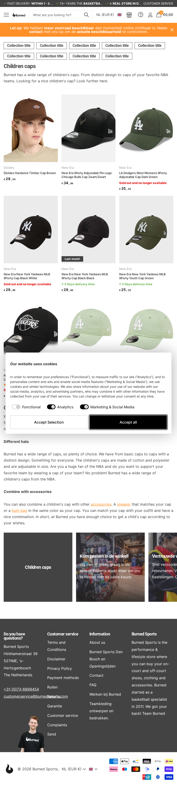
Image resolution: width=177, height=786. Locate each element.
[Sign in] (150, 15)
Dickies (9, 167)
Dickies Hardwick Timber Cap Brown (30, 173)
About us (97, 642)
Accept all (128, 422)
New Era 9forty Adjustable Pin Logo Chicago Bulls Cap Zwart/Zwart (87, 175)
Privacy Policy (59, 668)
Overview (156, 364)
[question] (140, 15)
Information (99, 634)
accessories (101, 504)
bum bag (19, 510)
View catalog (6, 15)
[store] (129, 15)
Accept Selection (49, 422)
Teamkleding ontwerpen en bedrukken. (101, 710)
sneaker (124, 504)
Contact (96, 675)
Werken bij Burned (105, 694)
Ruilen (52, 687)
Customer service (62, 634)
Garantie (54, 706)
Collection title (19, 45)
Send (51, 734)
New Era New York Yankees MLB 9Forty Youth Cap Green (142, 276)
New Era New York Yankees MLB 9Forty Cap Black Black (85, 276)
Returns (53, 696)
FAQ (92, 684)
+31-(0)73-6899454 (21, 689)
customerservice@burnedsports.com (36, 696)
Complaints (57, 725)
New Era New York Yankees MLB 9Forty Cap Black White (27, 276)
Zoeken (86, 14)
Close (172, 30)
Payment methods (63, 677)
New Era (68, 167)
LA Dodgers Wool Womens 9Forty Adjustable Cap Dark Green (143, 175)
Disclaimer (56, 659)
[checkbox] (26, 407)
